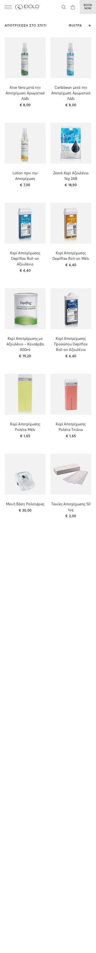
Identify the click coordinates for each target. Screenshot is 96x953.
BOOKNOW (88, 7)
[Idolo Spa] (27, 7)
